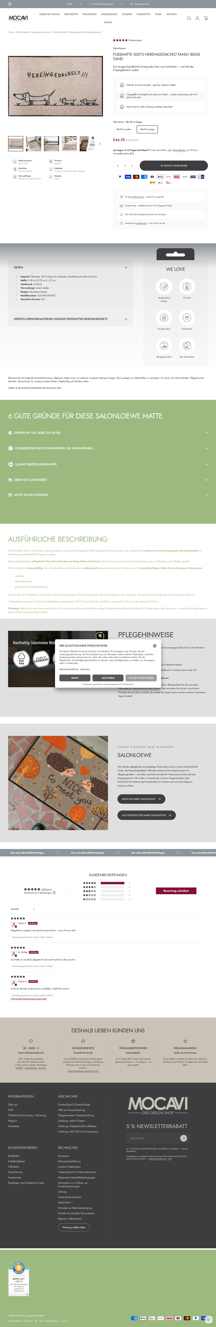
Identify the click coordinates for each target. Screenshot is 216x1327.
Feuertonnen (14, 1177)
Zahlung (62, 1191)
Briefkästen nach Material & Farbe (26, 1183)
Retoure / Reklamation (70, 1218)
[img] (18, 918)
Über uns (13, 1104)
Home (11, 32)
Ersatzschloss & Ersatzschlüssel (74, 1104)
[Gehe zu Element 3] (51, 143)
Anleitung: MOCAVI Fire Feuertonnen (78, 1131)
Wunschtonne (15, 1172)
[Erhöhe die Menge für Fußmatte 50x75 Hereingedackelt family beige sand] (133, 166)
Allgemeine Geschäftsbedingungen (76, 1177)
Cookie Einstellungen (69, 1166)
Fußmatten (13, 1166)
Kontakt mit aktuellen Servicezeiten (76, 1213)
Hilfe (169, 1158)
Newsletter (13, 1126)
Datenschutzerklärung (69, 1161)
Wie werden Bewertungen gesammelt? (29, 998)
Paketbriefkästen (16, 1161)
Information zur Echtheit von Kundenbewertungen (73, 1184)
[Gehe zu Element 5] (87, 143)
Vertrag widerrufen (73, 1227)
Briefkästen (13, 1156)
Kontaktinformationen (52, 1321)
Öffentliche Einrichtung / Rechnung (27, 1115)
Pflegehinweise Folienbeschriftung (76, 1115)
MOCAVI (19, 1068)
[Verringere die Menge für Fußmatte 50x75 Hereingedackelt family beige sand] (117, 166)
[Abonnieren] (183, 1138)
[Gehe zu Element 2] (33, 143)
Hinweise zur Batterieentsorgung (75, 1208)
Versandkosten (179, 150)
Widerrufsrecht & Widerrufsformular (77, 1172)
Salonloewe (119, 48)
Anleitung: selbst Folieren (71, 1121)
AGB (36, 1321)
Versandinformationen (69, 1197)
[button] (120, 40)
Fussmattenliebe (31, 1068)
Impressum (63, 1156)
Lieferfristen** (65, 1202)
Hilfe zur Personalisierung (71, 1110)
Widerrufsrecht (138, 196)
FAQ (10, 1110)
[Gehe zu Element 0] (15, 143)
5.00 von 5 (46, 889)
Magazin (12, 1121)
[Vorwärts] (94, 91)
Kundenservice (141, 223)
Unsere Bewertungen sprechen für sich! (83, 1071)
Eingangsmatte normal (40, 32)
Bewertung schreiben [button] (176, 891)
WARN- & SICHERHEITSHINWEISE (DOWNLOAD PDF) (34, 388)
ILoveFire (42, 1068)
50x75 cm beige (147, 129)
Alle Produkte (22, 32)
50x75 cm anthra (123, 129)
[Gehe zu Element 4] (69, 143)
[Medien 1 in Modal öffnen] (55, 85)
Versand (41, 1321)
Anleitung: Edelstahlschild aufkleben (77, 1126)
